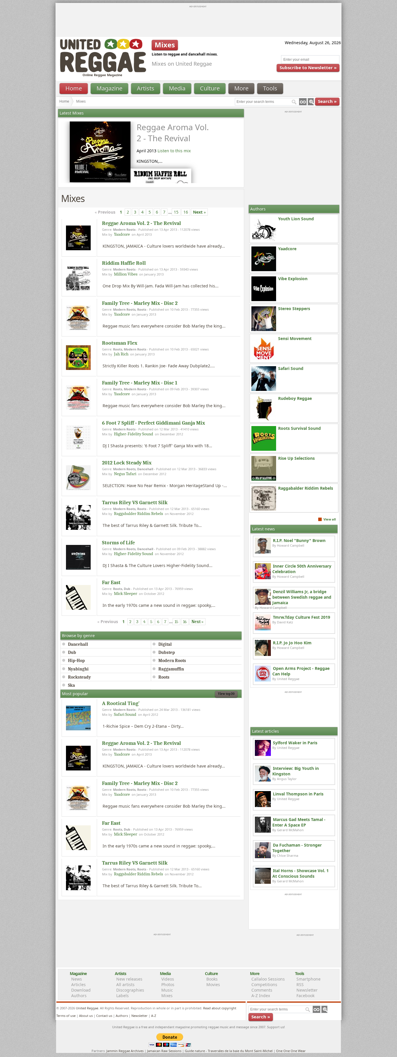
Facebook (305, 995)
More (241, 88)
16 (185, 212)
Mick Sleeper (125, 593)
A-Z (153, 1015)
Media (177, 88)
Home (73, 88)
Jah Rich (121, 354)
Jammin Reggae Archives (125, 1051)
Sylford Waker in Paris (295, 742)
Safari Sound (125, 714)
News (76, 979)
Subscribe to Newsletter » (308, 67)
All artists (125, 984)
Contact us (104, 1015)
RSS (300, 984)
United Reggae (87, 1008)
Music (167, 990)
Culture (210, 88)
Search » (327, 101)
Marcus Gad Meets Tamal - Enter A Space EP (299, 822)
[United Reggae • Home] (102, 71)
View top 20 (226, 694)
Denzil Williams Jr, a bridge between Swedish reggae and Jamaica (301, 597)
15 (176, 212)
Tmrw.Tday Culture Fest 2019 (301, 617)
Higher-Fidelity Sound (133, 434)
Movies (213, 984)
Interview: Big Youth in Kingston (295, 771)
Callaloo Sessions (268, 979)
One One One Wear (291, 1051)
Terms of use (66, 1015)
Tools (270, 88)
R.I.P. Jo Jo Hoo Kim (292, 642)
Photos (167, 984)
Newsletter (307, 990)
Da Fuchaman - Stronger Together (297, 847)
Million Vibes (125, 274)
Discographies (130, 990)
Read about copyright (219, 1008)
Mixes (167, 995)
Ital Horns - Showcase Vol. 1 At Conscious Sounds (300, 873)
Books (212, 979)
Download (81, 990)
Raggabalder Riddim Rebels (138, 513)
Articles (78, 984)
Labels (122, 995)
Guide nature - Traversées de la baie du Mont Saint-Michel (229, 1051)
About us (86, 1015)
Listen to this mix (174, 150)
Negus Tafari (125, 473)
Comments (261, 990)
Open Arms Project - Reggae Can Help (301, 671)
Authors (79, 995)
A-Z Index (260, 995)
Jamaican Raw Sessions (164, 1051)
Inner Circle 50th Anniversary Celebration (301, 568)
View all (329, 519)
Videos (167, 979)
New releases (129, 979)
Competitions (264, 984)
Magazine (109, 88)
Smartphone (308, 979)
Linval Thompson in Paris (298, 794)
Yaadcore (122, 234)
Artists (145, 88)
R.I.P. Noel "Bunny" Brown (299, 540)
